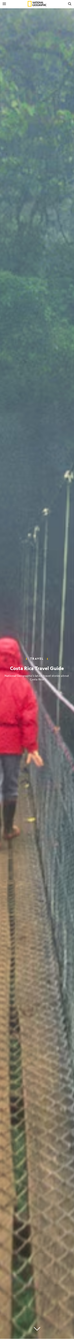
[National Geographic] (37, 4)
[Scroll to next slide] (37, 1328)
